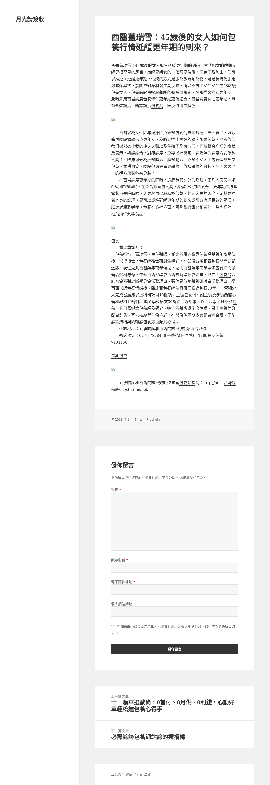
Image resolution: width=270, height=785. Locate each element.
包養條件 (151, 99)
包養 (211, 139)
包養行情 (123, 254)
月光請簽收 (30, 19)
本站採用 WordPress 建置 (131, 774)
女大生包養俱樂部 (215, 160)
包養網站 (171, 288)
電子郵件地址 (123, 582)
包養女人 (119, 92)
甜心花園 (199, 207)
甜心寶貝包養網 (197, 254)
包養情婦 (183, 133)
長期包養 (215, 335)
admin (155, 419)
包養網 (137, 92)
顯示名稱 (119, 560)
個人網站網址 (121, 604)
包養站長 (187, 382)
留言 (116, 489)
